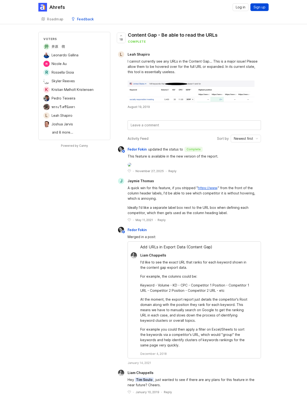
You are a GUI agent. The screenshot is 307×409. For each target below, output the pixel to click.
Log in (240, 7)
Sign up (260, 7)
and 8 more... (62, 132)
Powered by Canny (74, 145)
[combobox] (246, 138)
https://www (207, 188)
